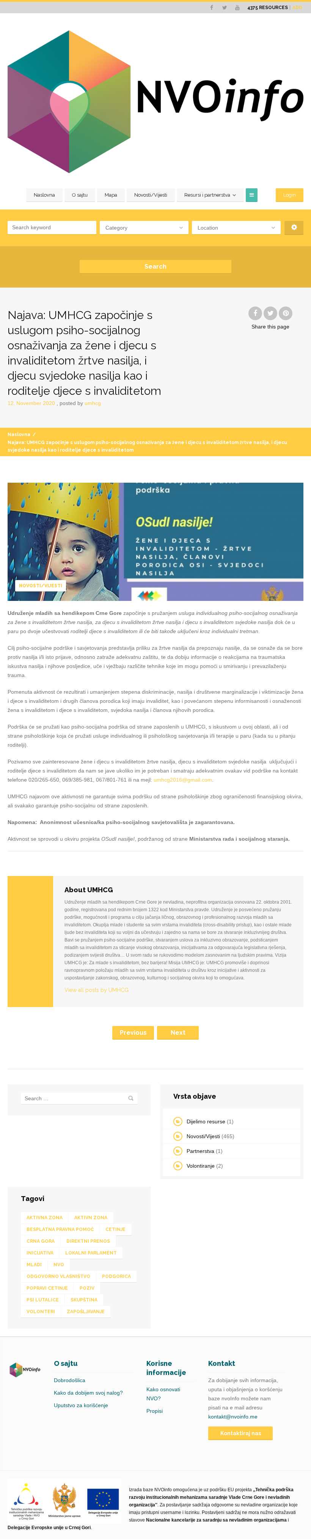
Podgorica (116, 1276)
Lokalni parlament (91, 1253)
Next (178, 1032)
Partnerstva (200, 1151)
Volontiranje (201, 1166)
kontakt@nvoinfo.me (233, 1417)
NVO (58, 1264)
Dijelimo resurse (206, 1121)
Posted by (80, 403)
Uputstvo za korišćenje (81, 1405)
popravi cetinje (47, 1288)
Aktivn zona (90, 1217)
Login (289, 195)
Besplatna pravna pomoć (60, 1229)
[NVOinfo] (155, 101)
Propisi (154, 1411)
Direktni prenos (88, 1241)
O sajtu (80, 195)
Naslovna (44, 195)
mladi (34, 1264)
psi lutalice (43, 1300)
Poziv (87, 1288)
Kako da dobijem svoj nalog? (88, 1393)
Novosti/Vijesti (150, 195)
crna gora (41, 1241)
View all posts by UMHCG (96, 990)
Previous (133, 1032)
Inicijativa (40, 1253)
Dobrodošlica (69, 1380)
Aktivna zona (45, 1217)
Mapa (111, 195)
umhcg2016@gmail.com (183, 780)
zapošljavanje (86, 1311)
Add (297, 7)
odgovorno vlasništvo (58, 1276)
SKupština (84, 1300)
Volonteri (41, 1311)
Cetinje (115, 1229)
